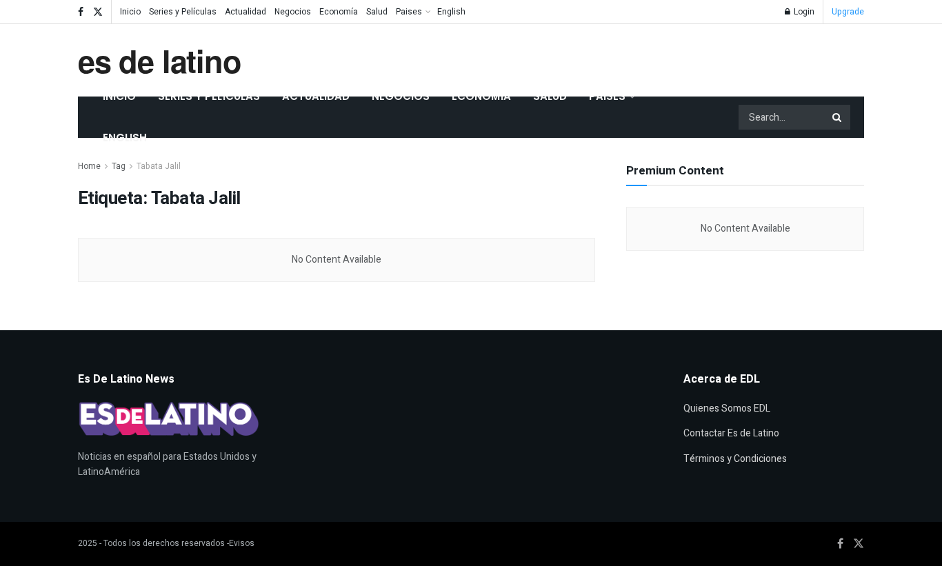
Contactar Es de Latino (731, 433)
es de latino (159, 60)
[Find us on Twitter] (98, 12)
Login (803, 12)
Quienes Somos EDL (726, 408)
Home (89, 166)
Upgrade (848, 12)
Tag (119, 166)
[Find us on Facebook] (80, 12)
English (451, 12)
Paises (409, 12)
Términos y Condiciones (735, 459)
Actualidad (245, 12)
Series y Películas (183, 12)
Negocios (292, 12)
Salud (377, 12)
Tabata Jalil (159, 166)
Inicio (130, 12)
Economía (338, 12)
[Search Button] (837, 117)
